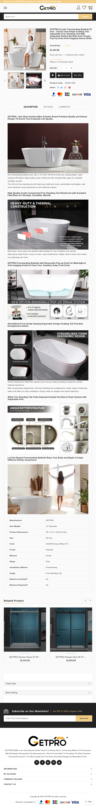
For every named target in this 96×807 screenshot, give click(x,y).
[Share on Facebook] (58, 87)
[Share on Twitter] (61, 87)
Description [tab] (31, 107)
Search (85, 17)
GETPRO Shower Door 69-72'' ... (71, 657)
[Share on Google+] (65, 87)
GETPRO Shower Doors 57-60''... (25, 657)
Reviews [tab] (48, 107)
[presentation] (5, 81)
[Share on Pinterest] (69, 87)
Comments (64, 107)
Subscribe (84, 718)
